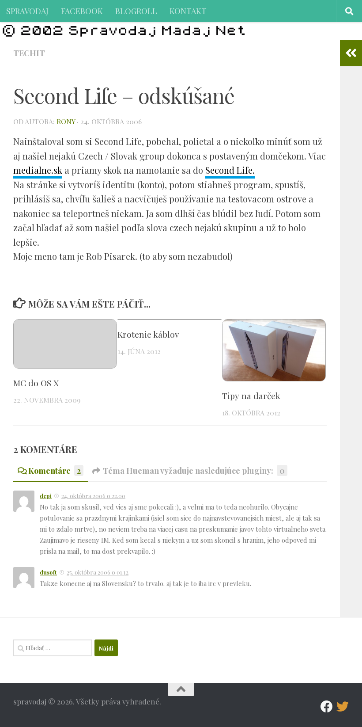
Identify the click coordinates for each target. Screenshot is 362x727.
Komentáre (54, 470)
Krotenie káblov (148, 334)
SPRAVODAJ (27, 10)
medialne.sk (37, 170)
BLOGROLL (136, 10)
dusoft (48, 572)
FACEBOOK (82, 10)
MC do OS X (36, 382)
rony (66, 121)
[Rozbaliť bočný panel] (351, 53)
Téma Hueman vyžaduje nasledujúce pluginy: (194, 470)
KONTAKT (188, 10)
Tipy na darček (251, 395)
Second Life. (230, 170)
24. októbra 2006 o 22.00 (93, 495)
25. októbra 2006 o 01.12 (97, 572)
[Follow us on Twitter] (342, 706)
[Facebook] (327, 706)
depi (46, 495)
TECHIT (29, 52)
